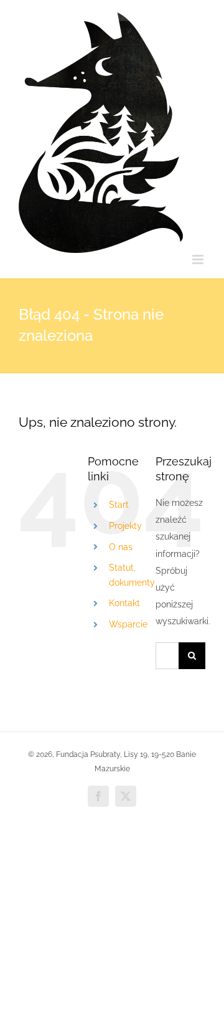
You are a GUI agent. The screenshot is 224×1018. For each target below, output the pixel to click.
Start (119, 505)
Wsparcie (128, 624)
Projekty (125, 526)
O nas (121, 547)
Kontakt (124, 603)
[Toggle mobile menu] (198, 259)
